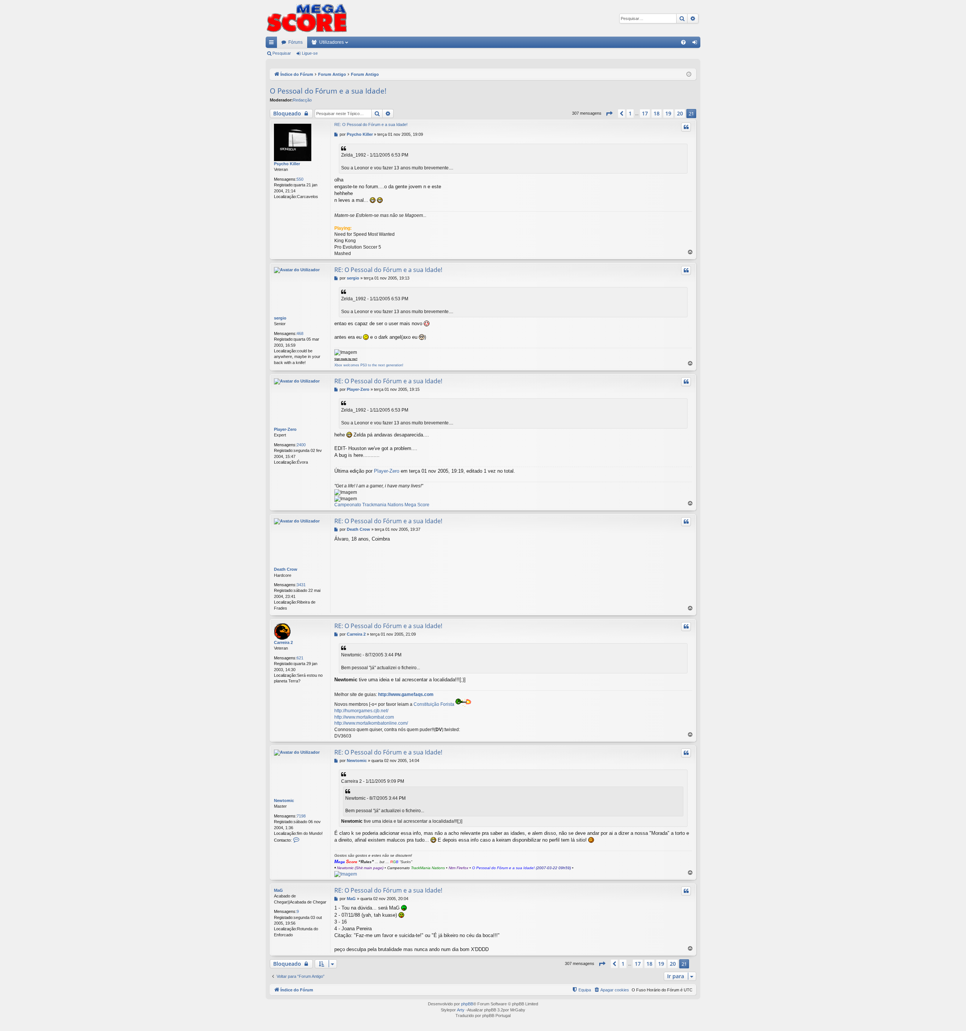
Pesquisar (281, 53)
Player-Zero (285, 429)
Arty (461, 1010)
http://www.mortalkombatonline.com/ (371, 723)
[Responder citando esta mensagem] (686, 127)
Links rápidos (273, 44)
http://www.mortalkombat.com (364, 717)
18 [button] (657, 113)
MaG (278, 890)
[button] (609, 113)
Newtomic (284, 800)
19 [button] (668, 113)
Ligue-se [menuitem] (696, 44)
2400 (301, 445)
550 (300, 179)
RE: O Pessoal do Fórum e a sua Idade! (371, 124)
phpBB (467, 1004)
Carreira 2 (283, 642)
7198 (301, 816)
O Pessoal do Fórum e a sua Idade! (328, 91)
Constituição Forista (434, 704)
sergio (280, 318)
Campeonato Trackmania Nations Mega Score (381, 504)
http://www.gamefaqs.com (406, 694)
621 (300, 658)
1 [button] (630, 113)
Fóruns (295, 42)
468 (300, 333)
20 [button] (680, 113)
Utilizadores (331, 42)
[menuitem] (683, 42)
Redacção (302, 100)
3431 (301, 584)
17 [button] (645, 113)
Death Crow (285, 569)
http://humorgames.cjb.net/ (361, 710)
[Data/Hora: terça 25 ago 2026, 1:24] (688, 74)
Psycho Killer (287, 163)
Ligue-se (310, 53)
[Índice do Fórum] (306, 18)
